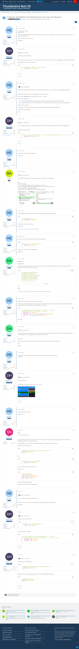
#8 (73, 236)
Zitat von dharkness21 (25, 87)
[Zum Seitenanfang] (77, 647)
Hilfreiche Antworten (6, 65)
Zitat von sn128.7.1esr (25, 495)
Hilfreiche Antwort (6, 44)
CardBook (57, 612)
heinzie (32, 611)
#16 (73, 491)
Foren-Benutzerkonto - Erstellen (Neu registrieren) (33, 635)
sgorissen (57, 617)
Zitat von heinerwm (24, 52)
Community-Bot (10, 594)
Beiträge (4, 41)
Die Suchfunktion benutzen (31, 632)
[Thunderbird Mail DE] (39, 7)
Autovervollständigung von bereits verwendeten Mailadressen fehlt (20, 616)
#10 (73, 298)
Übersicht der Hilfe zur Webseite (32, 630)
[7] (20, 280)
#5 (73, 150)
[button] (56, 1)
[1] (20, 67)
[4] (20, 276)
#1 (73, 28)
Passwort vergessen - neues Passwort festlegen (33, 641)
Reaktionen (5, 40)
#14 (73, 409)
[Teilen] (76, 22)
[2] (20, 68)
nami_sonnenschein (59, 611)
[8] (20, 281)
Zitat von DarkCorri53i (25, 377)
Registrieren (69, 1)
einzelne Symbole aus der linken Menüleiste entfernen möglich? (44, 610)
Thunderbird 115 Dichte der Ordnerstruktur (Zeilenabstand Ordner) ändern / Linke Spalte (25, 610)
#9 (73, 258)
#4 (73, 119)
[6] (20, 279)
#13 (73, 373)
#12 (73, 352)
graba (28, 291)
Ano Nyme (7, 611)
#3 (73, 83)
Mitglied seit (5, 42)
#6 (73, 171)
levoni (7, 617)
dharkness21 (27, 96)
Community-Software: (62, 639)
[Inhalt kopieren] (73, 65)
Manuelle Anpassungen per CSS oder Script (38, 618)
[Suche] (75, 1)
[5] (20, 277)
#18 (73, 554)
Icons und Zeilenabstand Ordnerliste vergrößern (41, 616)
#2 (73, 49)
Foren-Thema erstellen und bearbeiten (33, 638)
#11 (73, 326)
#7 (73, 210)
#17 (73, 512)
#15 (73, 430)
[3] (20, 70)
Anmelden (63, 1)
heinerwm (24, 19)
